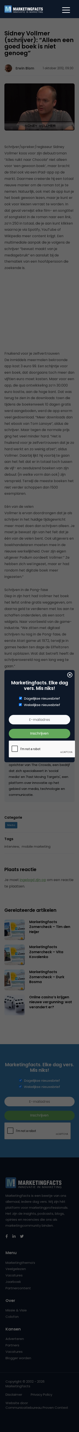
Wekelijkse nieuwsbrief (42, 705)
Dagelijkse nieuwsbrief (42, 699)
